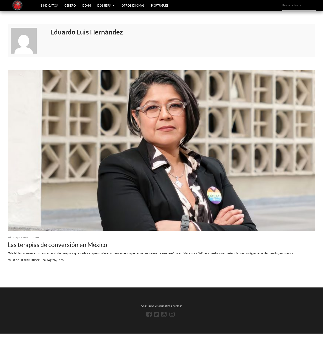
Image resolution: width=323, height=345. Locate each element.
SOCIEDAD (24, 237)
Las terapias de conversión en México (57, 244)
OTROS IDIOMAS (133, 5)
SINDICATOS (49, 5)
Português (159, 5)
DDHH (86, 5)
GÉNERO (70, 5)
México (12, 237)
